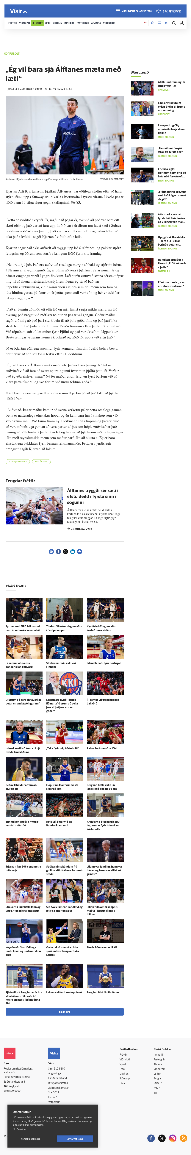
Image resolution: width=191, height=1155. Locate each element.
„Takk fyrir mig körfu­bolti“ (62, 748)
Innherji (158, 1055)
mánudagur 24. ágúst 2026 (137, 11)
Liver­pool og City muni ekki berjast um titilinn (171, 129)
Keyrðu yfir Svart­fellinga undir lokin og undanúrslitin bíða (23, 951)
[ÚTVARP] (166, 23)
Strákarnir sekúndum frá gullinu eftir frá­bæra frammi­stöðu (64, 871)
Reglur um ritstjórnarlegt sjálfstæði (18, 1071)
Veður (157, 1074)
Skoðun (124, 1074)
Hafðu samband (57, 1078)
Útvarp (123, 1083)
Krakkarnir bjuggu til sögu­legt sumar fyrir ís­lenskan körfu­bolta (103, 826)
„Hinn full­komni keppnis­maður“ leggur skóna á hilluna (102, 911)
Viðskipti (125, 1059)
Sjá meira (64, 1012)
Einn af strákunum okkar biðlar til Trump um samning (171, 107)
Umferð (52, 1097)
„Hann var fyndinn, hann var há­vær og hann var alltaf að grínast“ (104, 871)
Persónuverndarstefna (17, 1077)
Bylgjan (158, 1078)
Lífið (122, 1069)
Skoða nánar (19, 1129)
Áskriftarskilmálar (58, 1088)
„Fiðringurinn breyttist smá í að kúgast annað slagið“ (172, 196)
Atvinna (158, 1064)
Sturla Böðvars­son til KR (102, 947)
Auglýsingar (55, 1073)
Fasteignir (159, 1059)
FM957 (158, 1083)
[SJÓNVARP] (159, 23)
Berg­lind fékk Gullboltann (103, 992)
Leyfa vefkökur (75, 1139)
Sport (123, 1064)
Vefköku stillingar (30, 1139)
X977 (157, 1088)
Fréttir (123, 1055)
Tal (155, 1093)
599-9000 (15, 1091)
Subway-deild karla (18, 462)
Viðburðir (159, 1069)
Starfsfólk (54, 1092)
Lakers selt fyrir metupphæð (64, 992)
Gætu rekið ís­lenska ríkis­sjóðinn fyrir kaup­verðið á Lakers (62, 951)
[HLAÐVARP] (152, 23)
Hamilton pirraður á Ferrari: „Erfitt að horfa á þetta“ (172, 264)
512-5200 (59, 1069)
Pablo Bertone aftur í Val (102, 748)
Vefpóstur (54, 1102)
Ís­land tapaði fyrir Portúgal (103, 663)
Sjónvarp (125, 1078)
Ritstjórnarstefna (58, 1083)
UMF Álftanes (41, 462)
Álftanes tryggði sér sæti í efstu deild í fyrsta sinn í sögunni (92, 497)
